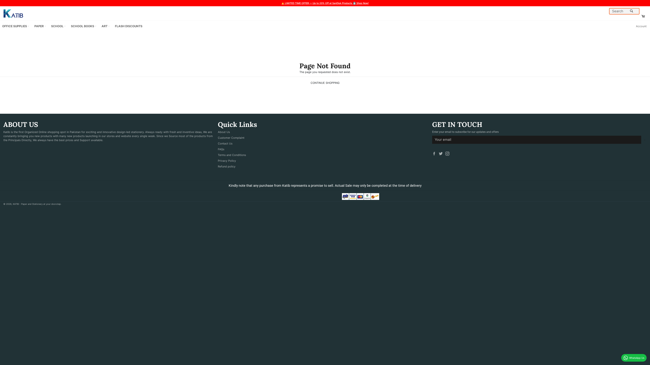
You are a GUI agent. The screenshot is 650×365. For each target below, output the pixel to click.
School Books (83, 26)
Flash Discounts (128, 26)
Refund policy (226, 166)
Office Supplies (15, 26)
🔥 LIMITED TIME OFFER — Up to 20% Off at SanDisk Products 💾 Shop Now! (325, 3)
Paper (39, 26)
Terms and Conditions (232, 155)
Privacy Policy (227, 160)
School (57, 26)
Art (105, 26)
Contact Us (225, 143)
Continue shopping (325, 82)
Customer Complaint (231, 137)
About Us (224, 132)
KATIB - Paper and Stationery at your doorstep (37, 204)
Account (641, 26)
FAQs (221, 149)
